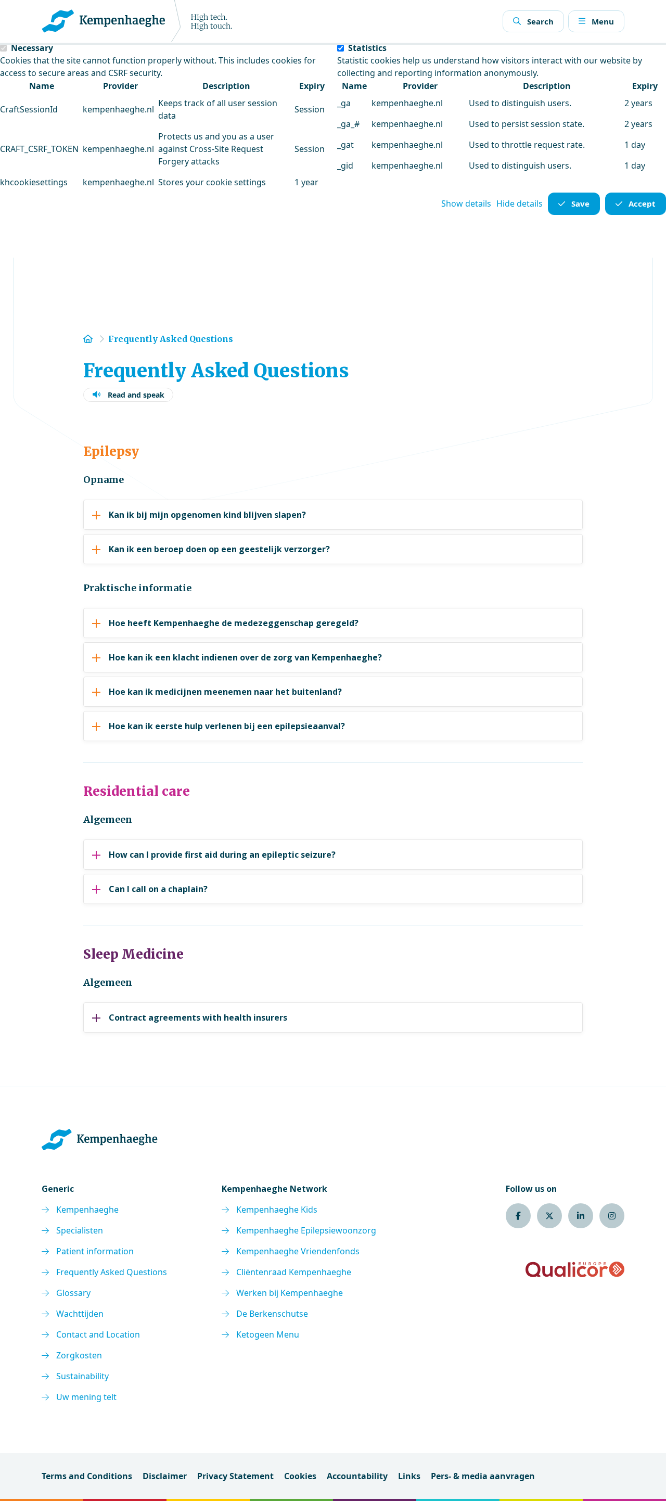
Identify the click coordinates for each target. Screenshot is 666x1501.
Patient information (95, 1251)
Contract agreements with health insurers (198, 1017)
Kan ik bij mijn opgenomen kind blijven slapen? (207, 514)
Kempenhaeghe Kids (276, 1209)
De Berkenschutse (272, 1313)
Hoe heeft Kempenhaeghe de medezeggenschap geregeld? (233, 623)
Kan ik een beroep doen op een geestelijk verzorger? (219, 549)
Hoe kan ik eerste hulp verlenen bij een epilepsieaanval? (227, 726)
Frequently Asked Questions (111, 1272)
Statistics (367, 48)
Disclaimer (165, 1476)
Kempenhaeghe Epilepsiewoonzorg (306, 1230)
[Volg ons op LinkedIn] (580, 1215)
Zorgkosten (79, 1355)
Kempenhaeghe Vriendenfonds (298, 1251)
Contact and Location (98, 1334)
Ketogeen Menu (267, 1334)
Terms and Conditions (87, 1476)
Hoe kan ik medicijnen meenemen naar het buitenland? (225, 691)
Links (409, 1476)
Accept (642, 203)
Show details (466, 203)
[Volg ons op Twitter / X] (549, 1215)
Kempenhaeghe (87, 1209)
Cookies (300, 1476)
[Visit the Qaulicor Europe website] (575, 1269)
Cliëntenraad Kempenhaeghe (293, 1272)
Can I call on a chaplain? (158, 889)
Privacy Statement (235, 1476)
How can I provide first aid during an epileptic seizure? (222, 854)
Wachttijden (80, 1313)
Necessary (32, 48)
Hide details (519, 203)
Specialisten (79, 1230)
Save (580, 203)
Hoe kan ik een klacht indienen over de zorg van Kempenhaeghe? (245, 657)
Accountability (357, 1476)
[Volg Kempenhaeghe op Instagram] (611, 1215)
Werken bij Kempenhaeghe (289, 1293)
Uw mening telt (86, 1397)
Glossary (73, 1293)
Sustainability (82, 1376)
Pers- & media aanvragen (483, 1476)
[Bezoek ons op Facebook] (518, 1215)
